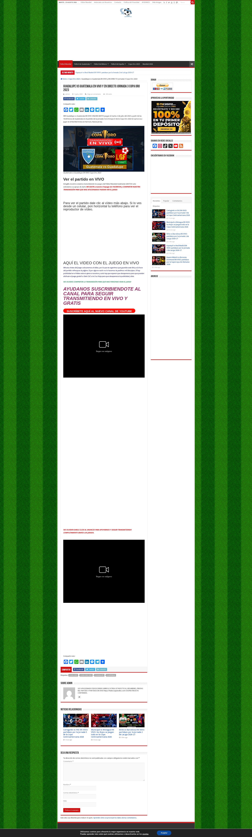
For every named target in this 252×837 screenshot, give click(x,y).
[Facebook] (166, 2)
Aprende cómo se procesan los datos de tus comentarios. (115, 818)
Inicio (64, 79)
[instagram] (174, 2)
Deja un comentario (94, 94)
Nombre (67, 785)
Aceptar (164, 833)
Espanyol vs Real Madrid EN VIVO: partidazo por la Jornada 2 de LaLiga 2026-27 (178, 248)
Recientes (156, 201)
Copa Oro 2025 (134, 64)
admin (67, 94)
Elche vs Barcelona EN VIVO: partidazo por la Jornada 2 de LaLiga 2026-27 (132, 732)
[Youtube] (172, 2)
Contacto (117, 2)
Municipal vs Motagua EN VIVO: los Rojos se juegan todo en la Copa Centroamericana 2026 (102, 733)
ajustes (145, 834)
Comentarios (177, 201)
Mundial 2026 (148, 64)
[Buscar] (193, 2)
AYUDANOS (146, 2)
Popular (166, 201)
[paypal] (177, 2)
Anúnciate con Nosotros (103, 2)
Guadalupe (99, 675)
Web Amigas (156, 2)
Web (65, 801)
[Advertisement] (126, 38)
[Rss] (164, 2)
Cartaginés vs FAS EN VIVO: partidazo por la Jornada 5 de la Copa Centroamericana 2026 (178, 212)
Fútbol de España (117, 64)
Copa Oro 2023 (74, 79)
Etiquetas (156, 206)
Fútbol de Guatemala (82, 64)
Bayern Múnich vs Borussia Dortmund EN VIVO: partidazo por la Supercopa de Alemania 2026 (109, 72)
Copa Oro (73, 675)
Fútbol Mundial (86, 2)
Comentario (68, 761)
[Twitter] (169, 2)
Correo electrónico (71, 793)
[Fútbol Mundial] (126, 12)
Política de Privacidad (131, 2)
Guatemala (111, 675)
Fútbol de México (100, 64)
